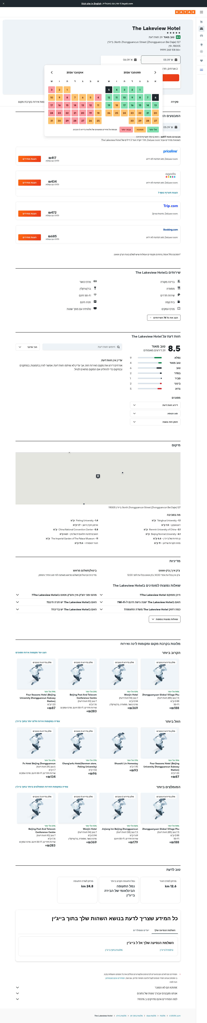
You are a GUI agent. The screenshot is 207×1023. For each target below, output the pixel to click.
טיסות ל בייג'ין (166, 949)
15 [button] (140, 105)
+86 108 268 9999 (170, 49)
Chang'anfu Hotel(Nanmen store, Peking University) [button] (79, 765)
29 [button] (139, 120)
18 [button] (116, 105)
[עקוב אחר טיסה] (201, 51)
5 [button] (109, 89)
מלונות (162, 1015)
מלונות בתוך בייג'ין (114, 949)
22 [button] (139, 113)
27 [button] (155, 120)
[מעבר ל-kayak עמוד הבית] (185, 12)
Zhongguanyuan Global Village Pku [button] (160, 694)
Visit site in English (91, 3)
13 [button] (155, 105)
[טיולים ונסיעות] (201, 60)
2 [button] (132, 89)
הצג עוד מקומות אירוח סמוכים (31, 652)
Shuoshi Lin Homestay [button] (126, 763)
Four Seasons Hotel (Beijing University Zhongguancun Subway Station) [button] (37, 698)
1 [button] (139, 89)
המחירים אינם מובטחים (115, 978)
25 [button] (116, 113)
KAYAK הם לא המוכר (166, 987)
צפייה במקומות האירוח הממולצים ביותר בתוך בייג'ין (42, 786)
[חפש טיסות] (201, 22)
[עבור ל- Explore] (201, 44)
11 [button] (117, 97)
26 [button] (108, 113)
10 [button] (124, 97)
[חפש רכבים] (201, 35)
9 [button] (132, 97)
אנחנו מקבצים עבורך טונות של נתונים (157, 993)
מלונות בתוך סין (136, 1015)
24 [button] (124, 113)
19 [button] (109, 105)
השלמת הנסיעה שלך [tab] (164, 930)
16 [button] (132, 105)
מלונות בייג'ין (121, 1015)
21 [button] (148, 113)
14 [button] (148, 105)
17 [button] (124, 105)
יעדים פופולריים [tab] (141, 930)
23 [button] (132, 113)
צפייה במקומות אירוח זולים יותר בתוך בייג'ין (38, 721)
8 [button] (140, 97)
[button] (3, 3)
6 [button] (155, 97)
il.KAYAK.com (174, 1015)
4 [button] (116, 89)
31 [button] (51, 120)
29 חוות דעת (156, 37)
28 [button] (147, 120)
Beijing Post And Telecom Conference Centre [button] (83, 696)
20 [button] (155, 113)
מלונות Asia (151, 1015)
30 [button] (132, 120)
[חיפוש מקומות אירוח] (201, 28)
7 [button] (147, 97)
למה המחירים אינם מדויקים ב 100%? (157, 999)
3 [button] (124, 89)
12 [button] (109, 97)
